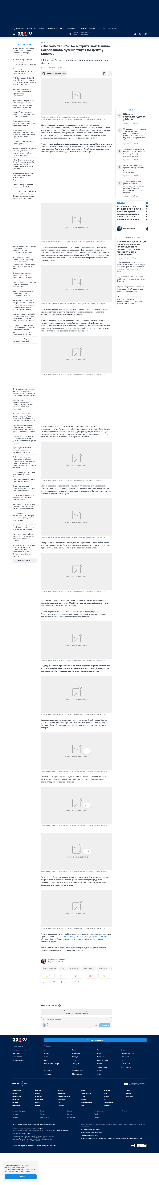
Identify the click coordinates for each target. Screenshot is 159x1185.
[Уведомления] (140, 34)
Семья (99, 1074)
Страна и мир (126, 1057)
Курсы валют (82, 29)
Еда (45, 1067)
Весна (46, 1057)
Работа (99, 1064)
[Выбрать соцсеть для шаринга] (110, 73)
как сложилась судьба (67, 948)
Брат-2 (62, 968)
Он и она (100, 1050)
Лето (74, 1060)
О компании (17, 1057)
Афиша (62, 29)
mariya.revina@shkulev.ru (19, 1141)
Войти (49, 1026)
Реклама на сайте (19, 1050)
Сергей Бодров (73, 968)
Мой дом (75, 1064)
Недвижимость (18, 29)
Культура (75, 1057)
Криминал (76, 1053)
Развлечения (102, 1067)
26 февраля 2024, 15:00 (48, 68)
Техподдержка (17, 1053)
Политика (100, 1057)
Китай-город (103, 968)
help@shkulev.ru (26, 1133)
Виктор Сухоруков (88, 968)
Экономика (125, 1064)
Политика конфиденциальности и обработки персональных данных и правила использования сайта (112, 1138)
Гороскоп (71, 29)
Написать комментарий (56, 73)
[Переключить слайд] (87, 751)
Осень (99, 1053)
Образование (77, 1074)
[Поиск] (134, 34)
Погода (41, 29)
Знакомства (31, 29)
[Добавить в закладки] (104, 73)
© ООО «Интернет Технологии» (47, 1146)
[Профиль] (145, 34)
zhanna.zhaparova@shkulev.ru (21, 1138)
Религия (100, 1071)
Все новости (24, 44)
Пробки (92, 29)
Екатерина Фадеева (56, 960)
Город (46, 1060)
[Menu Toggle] (13, 34)
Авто (45, 1050)
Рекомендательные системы (89, 1135)
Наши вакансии (18, 1060)
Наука (74, 1067)
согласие (12, 1172)
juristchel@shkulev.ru (62, 1130)
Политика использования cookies (91, 1132)
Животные (48, 1071)
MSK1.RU (58, 135)
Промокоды (112, 29)
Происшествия (102, 1060)
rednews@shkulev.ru (37, 1129)
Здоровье (47, 1074)
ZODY (98, 29)
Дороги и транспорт (51, 1064)
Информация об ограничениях (90, 1129)
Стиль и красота (127, 1053)
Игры (104, 29)
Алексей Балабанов (49, 968)
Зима (74, 1050)
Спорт (123, 1050)
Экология (124, 1060)
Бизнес (46, 1053)
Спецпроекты (126, 1067)
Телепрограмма (52, 29)
